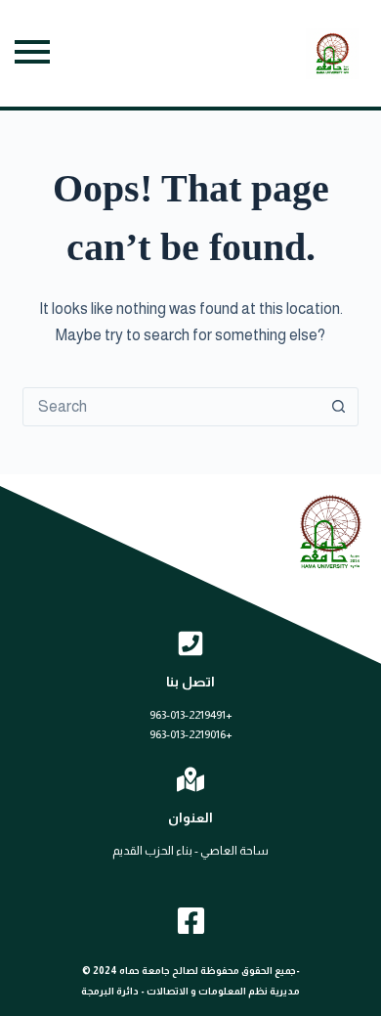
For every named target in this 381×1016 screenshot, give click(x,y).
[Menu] (32, 53)
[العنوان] (190, 779)
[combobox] (171, 406)
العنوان (190, 817)
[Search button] (339, 406)
